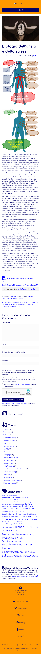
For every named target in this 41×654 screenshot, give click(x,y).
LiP (3, 531)
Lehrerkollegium (8, 527)
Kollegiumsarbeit (9, 446)
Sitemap (22, 623)
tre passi (10, 556)
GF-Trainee (5, 516)
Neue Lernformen (14, 534)
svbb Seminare (29, 552)
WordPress (25, 645)
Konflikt (6, 449)
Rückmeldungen (9, 463)
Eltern (11, 508)
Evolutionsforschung (7, 511)
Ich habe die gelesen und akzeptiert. (19, 385)
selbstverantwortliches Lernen (14, 469)
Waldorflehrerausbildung (12, 480)
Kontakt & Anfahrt (21, 601)
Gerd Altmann (22, 289)
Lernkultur (31, 527)
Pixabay (33, 289)
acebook (21, 630)
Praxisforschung (9, 460)
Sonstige (6, 474)
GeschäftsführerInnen (11, 514)
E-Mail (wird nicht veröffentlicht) (14, 352)
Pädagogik (7, 455)
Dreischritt (5, 508)
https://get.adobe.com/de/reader (23, 576)
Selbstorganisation (11, 541)
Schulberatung (8, 466)
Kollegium (16, 519)
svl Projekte (7, 477)
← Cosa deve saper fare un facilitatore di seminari (20, 302)
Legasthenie (17, 522)
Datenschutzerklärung (22, 384)
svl (4, 555)
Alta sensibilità (13, 495)
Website (5, 360)
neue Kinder (11, 530)
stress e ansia (18, 298)
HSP (35, 516)
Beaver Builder (34, 645)
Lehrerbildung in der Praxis (11, 524)
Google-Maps (22, 608)
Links (22, 615)
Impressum (8, 649)
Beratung (28, 504)
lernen (19, 527)
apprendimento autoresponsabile (15, 498)
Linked (19, 637)
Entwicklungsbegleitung (24, 508)
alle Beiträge (15, 414)
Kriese (10, 522)
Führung (6, 435)
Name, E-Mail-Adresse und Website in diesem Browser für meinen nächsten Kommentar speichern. (18, 372)
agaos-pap (5, 495)
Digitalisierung (17, 506)
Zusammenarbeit (9, 483)
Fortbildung (7, 432)
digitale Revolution (7, 506)
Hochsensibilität (9, 440)
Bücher (6, 429)
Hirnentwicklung (13, 516)
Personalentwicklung (10, 457)
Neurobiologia (7, 298)
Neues (5, 452)
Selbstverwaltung (9, 472)
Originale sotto (19, 285)
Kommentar (6, 322)
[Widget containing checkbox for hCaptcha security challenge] (17, 392)
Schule (20, 538)
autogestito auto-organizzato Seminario (13, 504)
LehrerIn (24, 524)
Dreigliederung (27, 506)
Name (4, 344)
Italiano (13, 296)
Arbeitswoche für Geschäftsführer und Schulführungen (17, 502)
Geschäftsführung (9, 437)
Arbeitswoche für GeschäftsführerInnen (13, 499)
